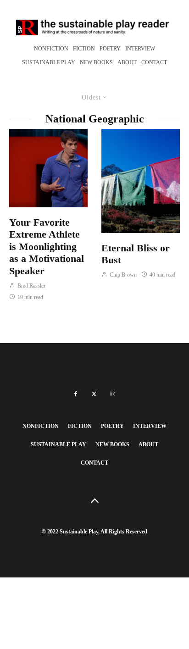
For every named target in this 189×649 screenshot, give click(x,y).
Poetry (110, 48)
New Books (96, 62)
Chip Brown (122, 275)
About (127, 62)
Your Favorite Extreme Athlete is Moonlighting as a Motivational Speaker (46, 246)
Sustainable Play (48, 62)
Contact (154, 62)
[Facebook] (75, 394)
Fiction (84, 48)
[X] (94, 394)
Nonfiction (51, 48)
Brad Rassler (30, 286)
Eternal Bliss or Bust (135, 254)
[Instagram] (113, 394)
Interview (140, 48)
